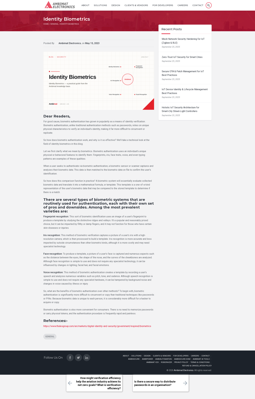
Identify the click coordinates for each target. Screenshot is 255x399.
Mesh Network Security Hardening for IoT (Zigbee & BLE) (183, 41)
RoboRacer (166, 362)
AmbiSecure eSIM (182, 359)
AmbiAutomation (163, 359)
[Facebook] (70, 357)
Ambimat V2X (152, 362)
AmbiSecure (134, 359)
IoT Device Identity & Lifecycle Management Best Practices (185, 91)
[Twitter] (78, 357)
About (85, 5)
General (49, 336)
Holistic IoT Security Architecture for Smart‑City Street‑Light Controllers (180, 109)
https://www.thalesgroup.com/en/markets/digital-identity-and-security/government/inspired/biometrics (97, 326)
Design (115, 5)
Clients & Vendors (136, 5)
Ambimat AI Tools (201, 359)
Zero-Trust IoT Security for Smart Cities (182, 57)
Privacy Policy (181, 362)
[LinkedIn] (86, 357)
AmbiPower (147, 359)
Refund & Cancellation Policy (197, 366)
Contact (197, 5)
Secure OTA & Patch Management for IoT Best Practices (183, 73)
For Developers (162, 5)
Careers (183, 5)
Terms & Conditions (200, 362)
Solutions (100, 5)
